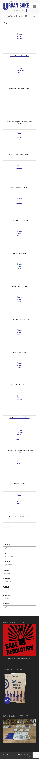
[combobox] (19, 547)
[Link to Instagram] (32, 756)
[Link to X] (29, 756)
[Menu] (33, 6)
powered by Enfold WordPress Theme (21, 754)
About (16, 1)
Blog (11, 1)
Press (21, 1)
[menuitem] (11, 1)
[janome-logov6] (16, 6)
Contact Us (27, 1)
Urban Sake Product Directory (19, 16)
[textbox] (19, 548)
